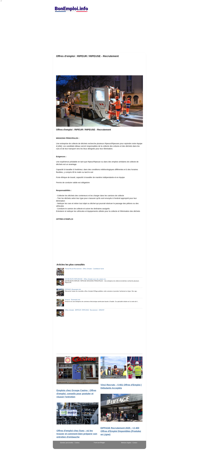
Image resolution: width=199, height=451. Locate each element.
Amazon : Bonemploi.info (72, 299)
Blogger (102, 442)
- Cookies (76, 442)
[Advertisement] (99, 33)
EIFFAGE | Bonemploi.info (73, 289)
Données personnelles (66, 442)
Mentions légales (126, 442)
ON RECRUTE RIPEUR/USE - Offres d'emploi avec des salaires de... (86, 279)
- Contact (134, 442)
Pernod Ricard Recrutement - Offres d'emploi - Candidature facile (84, 268)
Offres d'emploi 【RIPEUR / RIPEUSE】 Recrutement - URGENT (84, 310)
